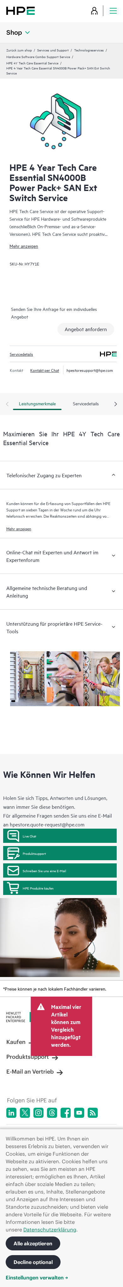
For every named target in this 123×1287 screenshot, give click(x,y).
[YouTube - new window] (79, 1113)
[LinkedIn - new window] (11, 1113)
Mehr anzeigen (23, 246)
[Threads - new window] (52, 1113)
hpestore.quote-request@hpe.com (47, 824)
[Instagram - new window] (38, 1113)
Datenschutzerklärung (49, 1229)
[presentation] (116, 404)
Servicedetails (21, 354)
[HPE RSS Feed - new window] (93, 1113)
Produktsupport (34, 853)
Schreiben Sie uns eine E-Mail (44, 870)
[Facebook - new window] (66, 1113)
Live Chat (29, 835)
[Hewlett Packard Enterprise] (20, 11)
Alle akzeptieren (33, 1243)
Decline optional (33, 1262)
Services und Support (53, 49)
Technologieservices (89, 49)
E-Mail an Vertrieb (30, 1071)
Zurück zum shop (19, 49)
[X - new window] (25, 1113)
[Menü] (113, 11)
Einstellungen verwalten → (37, 1277)
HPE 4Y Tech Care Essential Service (32, 62)
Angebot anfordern (86, 328)
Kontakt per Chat (44, 370)
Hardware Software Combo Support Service (38, 56)
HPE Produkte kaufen (38, 888)
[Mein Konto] (94, 11)
